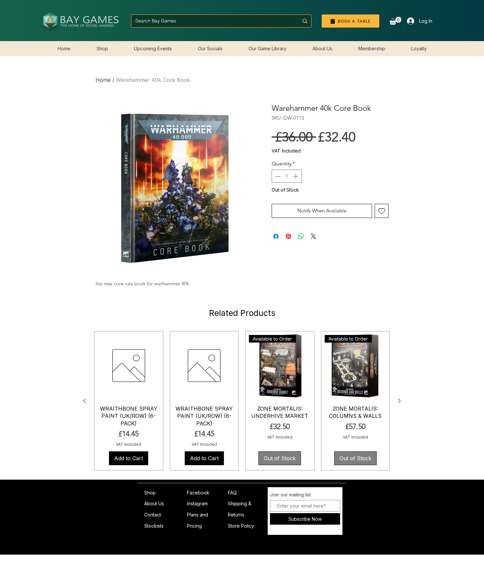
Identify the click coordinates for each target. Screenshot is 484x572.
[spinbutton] (287, 186)
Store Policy (241, 526)
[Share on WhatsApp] (301, 247)
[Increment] (296, 186)
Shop (150, 492)
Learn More (369, 161)
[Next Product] (399, 401)
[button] (395, 21)
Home (103, 80)
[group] (242, 401)
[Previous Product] (85, 401)
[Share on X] (313, 247)
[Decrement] (277, 186)
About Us (154, 503)
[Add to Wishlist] (382, 221)
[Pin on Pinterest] (288, 247)
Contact (152, 514)
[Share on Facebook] (276, 247)
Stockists (154, 526)
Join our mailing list (290, 494)
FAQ (232, 492)
